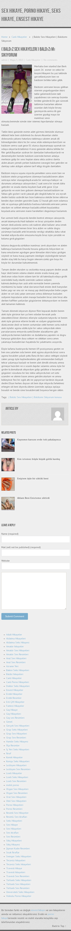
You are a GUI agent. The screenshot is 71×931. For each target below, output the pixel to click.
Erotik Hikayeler (14, 694)
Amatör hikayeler (15, 646)
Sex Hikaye (12, 824)
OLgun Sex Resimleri (17, 793)
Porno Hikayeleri (14, 804)
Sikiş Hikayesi (13, 844)
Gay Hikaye (12, 709)
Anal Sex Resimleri (16, 662)
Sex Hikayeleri (13, 828)
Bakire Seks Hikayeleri (17, 670)
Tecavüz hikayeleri (15, 860)
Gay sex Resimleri (15, 717)
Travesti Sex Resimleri (17, 876)
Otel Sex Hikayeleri (16, 801)
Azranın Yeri (12, 666)
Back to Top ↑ (59, 926)
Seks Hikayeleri (14, 820)
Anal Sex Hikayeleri (16, 658)
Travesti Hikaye (14, 868)
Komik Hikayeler (14, 757)
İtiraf (8, 753)
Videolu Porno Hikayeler (18, 896)
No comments (50, 60)
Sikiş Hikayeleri (14, 840)
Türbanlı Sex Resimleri (17, 888)
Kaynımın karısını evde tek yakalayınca (39, 439)
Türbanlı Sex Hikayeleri (18, 884)
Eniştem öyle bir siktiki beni (32, 478)
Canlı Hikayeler (19, 36)
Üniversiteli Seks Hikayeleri (20, 892)
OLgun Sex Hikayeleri (17, 789)
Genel (9, 721)
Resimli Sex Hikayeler (17, 812)
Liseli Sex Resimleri (16, 781)
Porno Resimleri (14, 808)
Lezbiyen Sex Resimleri (18, 769)
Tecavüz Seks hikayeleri (18, 864)
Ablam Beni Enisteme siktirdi (33, 498)
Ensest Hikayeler (14, 690)
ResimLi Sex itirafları (16, 816)
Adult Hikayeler (14, 634)
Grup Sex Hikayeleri (16, 733)
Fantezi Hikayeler (15, 705)
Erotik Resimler (14, 697)
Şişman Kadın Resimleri (18, 848)
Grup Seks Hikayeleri (17, 729)
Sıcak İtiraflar (12, 852)
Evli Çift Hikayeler (15, 701)
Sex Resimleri (13, 836)
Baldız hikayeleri (14, 674)
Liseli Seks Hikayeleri (17, 777)
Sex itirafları (12, 832)
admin (4, 60)
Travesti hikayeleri (15, 872)
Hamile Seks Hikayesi (17, 741)
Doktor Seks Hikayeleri (18, 686)
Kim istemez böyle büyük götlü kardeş (38, 459)
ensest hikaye (38, 910)
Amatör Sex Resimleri (17, 654)
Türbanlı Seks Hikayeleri (18, 880)
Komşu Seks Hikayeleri (17, 761)
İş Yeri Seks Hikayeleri (17, 749)
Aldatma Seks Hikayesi (17, 642)
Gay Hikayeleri (13, 713)
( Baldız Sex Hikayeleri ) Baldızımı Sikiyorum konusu (35, 397)
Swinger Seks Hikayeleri (18, 856)
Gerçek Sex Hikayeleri (17, 725)
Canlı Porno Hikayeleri (17, 682)
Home (4, 36)
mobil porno (12, 785)
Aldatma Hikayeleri (16, 638)
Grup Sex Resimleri (16, 737)
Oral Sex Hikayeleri (16, 797)
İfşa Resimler (13, 745)
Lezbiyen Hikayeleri (16, 765)
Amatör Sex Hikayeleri (17, 650)
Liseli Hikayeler (14, 773)
